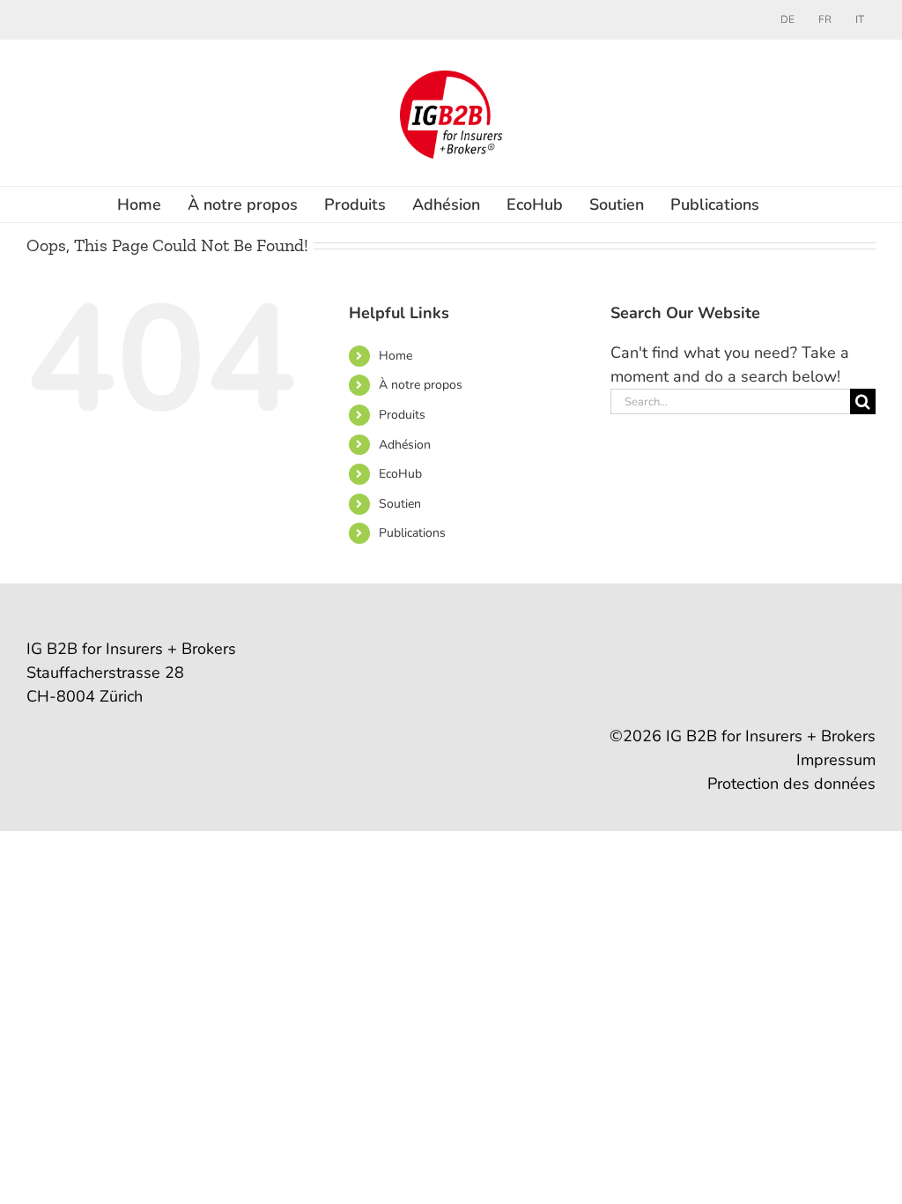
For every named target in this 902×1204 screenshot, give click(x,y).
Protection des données (791, 783)
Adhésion (405, 444)
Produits (402, 414)
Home (395, 355)
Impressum (836, 759)
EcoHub (400, 473)
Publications (412, 532)
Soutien (400, 503)
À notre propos (420, 384)
